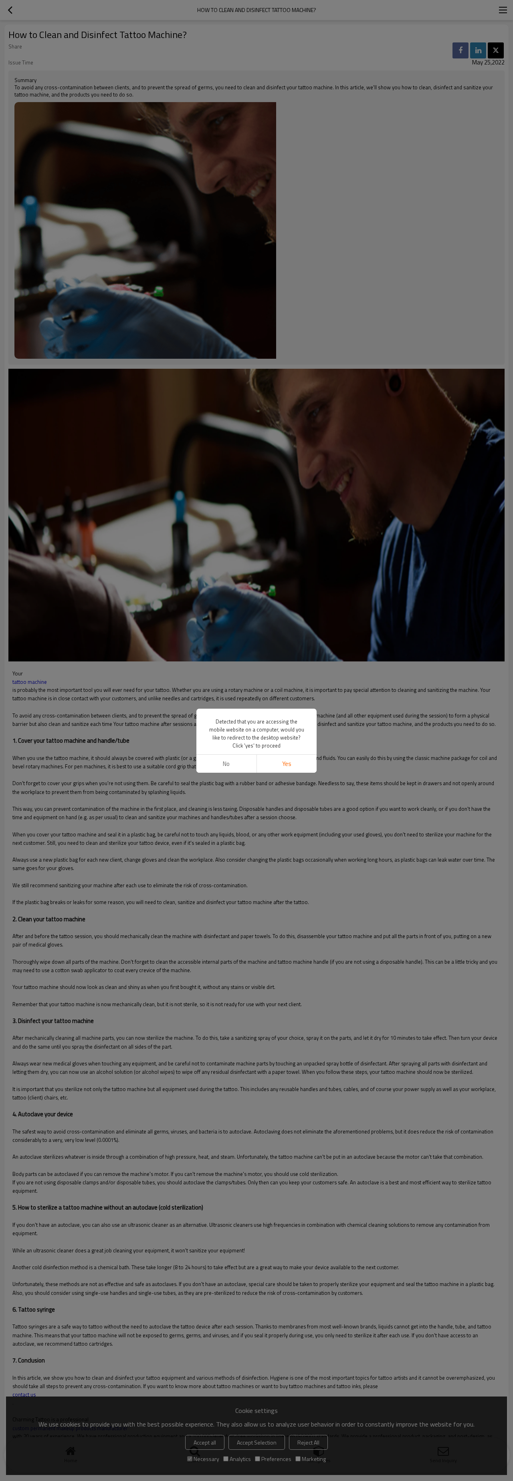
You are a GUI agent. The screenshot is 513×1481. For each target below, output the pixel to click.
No (226, 763)
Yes (286, 763)
